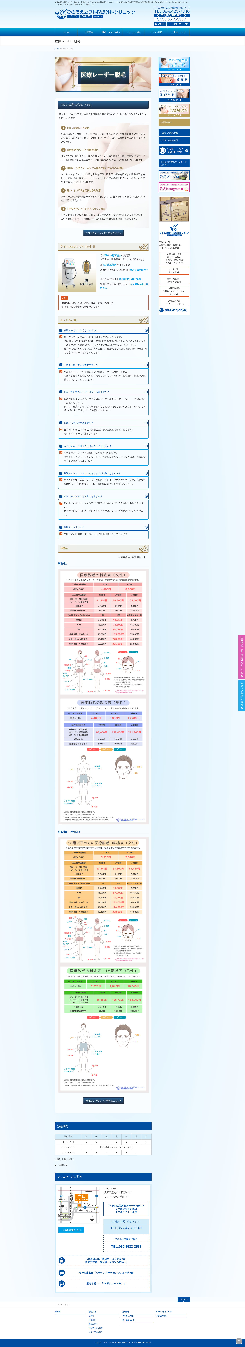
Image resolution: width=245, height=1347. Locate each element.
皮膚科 (91, 1316)
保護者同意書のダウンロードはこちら (174, 163)
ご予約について (128, 1320)
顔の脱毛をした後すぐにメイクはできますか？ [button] (88, 446)
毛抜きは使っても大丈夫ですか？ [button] (81, 365)
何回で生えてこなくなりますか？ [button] (81, 330)
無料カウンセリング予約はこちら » (103, 233)
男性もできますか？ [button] (74, 527)
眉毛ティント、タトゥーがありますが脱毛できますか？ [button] (92, 473)
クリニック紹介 (128, 1316)
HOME (57, 1312)
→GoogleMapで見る (71, 1230)
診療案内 (92, 1312)
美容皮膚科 (93, 1324)
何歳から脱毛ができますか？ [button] (78, 423)
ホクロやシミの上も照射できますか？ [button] (83, 496)
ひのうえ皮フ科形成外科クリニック (121, 1343)
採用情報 (125, 1312)
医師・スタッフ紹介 (164, 1312)
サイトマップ (62, 1304)
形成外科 (92, 1320)
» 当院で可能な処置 (169, 140)
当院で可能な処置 (96, 1332)
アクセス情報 (161, 1316)
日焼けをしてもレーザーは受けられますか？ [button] (86, 392)
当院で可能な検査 (96, 1328)
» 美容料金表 (166, 122)
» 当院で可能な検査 (169, 133)
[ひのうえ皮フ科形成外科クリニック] (95, 16)
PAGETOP (184, 1299)
